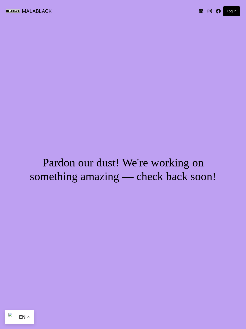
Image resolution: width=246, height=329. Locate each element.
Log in (231, 11)
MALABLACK (37, 11)
